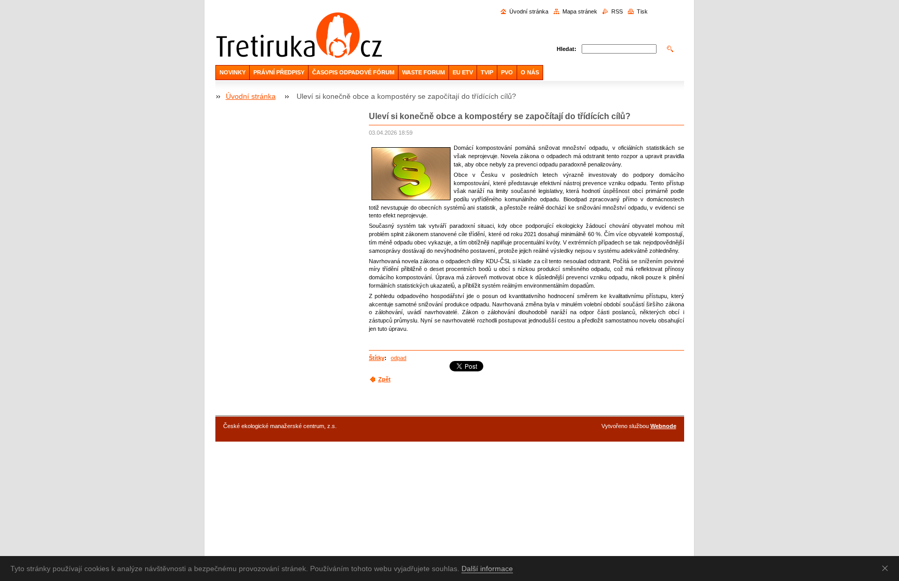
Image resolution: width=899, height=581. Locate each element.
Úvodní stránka (528, 11)
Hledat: (566, 49)
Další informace (487, 568)
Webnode (663, 426)
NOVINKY (233, 72)
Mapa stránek (579, 11)
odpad (398, 358)
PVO (507, 72)
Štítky (376, 358)
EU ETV (463, 72)
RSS (617, 11)
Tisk (642, 11)
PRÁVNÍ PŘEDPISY (278, 72)
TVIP (487, 72)
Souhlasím (887, 568)
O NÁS (530, 72)
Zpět (384, 379)
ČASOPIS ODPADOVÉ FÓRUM (353, 72)
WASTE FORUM (423, 72)
